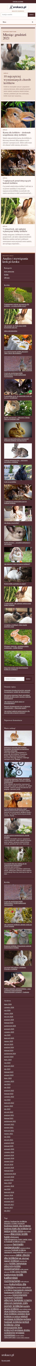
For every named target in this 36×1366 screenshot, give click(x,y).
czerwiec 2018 (9, 1186)
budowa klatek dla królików (17, 1226)
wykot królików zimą (16, 1323)
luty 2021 (7, 1137)
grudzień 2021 (9, 1115)
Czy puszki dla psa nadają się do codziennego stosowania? (15, 864)
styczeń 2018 (8, 1198)
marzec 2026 (8, 1013)
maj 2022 (7, 1100)
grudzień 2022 (9, 1090)
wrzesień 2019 (9, 1158)
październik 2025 (10, 1026)
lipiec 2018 (8, 1183)
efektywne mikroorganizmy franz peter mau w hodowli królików (18, 1239)
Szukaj (31, 14)
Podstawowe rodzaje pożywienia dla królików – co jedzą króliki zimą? (16, 305)
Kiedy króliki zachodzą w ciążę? (15, 584)
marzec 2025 (8, 1041)
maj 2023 (7, 1084)
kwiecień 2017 (9, 1204)
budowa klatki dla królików (16, 1228)
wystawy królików (20, 1335)
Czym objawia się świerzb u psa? (15, 809)
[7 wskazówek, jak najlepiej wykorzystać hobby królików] (18, 211)
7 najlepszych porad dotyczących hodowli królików (17, 181)
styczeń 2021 (8, 1140)
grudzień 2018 (9, 1168)
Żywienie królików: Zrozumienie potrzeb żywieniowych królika (17, 947)
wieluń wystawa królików (16, 1317)
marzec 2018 (8, 1195)
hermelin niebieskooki (13, 1246)
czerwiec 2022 (9, 1097)
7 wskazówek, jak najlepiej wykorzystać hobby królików (15, 230)
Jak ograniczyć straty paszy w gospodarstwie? (14, 702)
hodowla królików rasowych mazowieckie (15, 1251)
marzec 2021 (8, 1134)
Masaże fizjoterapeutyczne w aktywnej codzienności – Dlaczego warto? (17, 707)
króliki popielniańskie (12, 1267)
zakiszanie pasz (10, 1337)
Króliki (6, 73)
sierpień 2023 (8, 1075)
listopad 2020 (8, 1146)
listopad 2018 (8, 1171)
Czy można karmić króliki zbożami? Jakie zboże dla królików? (16, 352)
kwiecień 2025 (9, 1038)
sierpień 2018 (8, 1180)
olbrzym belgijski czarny (18, 1300)
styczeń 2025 (8, 1044)
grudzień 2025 (9, 1020)
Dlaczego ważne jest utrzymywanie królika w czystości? (16, 668)
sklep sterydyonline (10, 331)
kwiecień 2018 (9, 1192)
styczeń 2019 (8, 1164)
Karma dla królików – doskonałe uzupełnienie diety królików (17, 133)
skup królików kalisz (25, 1309)
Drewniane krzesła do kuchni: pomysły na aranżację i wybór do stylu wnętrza (17, 691)
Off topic (7, 278)
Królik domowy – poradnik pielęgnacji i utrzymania (17, 543)
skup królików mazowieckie (16, 1311)
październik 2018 (10, 1174)
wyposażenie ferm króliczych (13, 1328)
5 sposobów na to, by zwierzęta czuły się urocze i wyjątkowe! (18, 397)
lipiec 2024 (8, 1060)
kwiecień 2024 (9, 1066)
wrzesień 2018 (9, 1177)
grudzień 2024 (9, 1047)
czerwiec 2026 (9, 1007)
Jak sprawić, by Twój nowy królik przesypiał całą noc (15, 326)
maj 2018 (7, 1189)
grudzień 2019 (9, 1155)
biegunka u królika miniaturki (14, 1223)
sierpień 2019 (8, 1161)
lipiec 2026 (8, 1004)
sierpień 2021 (8, 1127)
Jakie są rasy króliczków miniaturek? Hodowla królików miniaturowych (16, 439)
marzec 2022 (8, 1106)
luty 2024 (7, 1069)
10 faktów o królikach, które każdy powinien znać (15, 625)
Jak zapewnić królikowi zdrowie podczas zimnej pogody (18, 925)
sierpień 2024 (8, 1057)
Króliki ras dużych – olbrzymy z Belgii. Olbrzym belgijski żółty (17, 418)
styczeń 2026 (8, 1016)
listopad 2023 (8, 1072)
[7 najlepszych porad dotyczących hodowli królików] (18, 163)
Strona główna (18, 1)
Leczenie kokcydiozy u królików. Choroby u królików (15, 968)
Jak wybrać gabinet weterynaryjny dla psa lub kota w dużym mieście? (17, 712)
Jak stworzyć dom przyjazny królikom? (17, 564)
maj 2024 (7, 1063)
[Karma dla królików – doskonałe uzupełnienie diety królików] (18, 114)
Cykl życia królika (10, 482)
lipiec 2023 (8, 1078)
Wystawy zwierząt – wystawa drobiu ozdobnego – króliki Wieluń (16, 647)
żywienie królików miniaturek (22, 1337)
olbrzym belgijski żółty (16, 1303)
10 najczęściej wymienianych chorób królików (17, 79)
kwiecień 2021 (9, 1131)
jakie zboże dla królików (17, 1256)
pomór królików (13, 1306)
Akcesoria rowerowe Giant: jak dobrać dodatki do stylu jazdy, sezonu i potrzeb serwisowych (17, 696)
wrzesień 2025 (9, 1029)
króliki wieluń (15, 1272)
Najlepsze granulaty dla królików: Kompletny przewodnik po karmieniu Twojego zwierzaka (16, 749)
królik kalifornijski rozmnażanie (13, 1278)
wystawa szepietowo (14, 1333)
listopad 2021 (8, 1118)
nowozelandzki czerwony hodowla (15, 1296)
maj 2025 (7, 1035)
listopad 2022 (8, 1094)
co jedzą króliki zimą (17, 1229)
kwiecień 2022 (9, 1103)
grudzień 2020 (9, 1143)
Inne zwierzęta (9, 271)
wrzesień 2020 (9, 1149)
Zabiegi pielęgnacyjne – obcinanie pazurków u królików (16, 461)
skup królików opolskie (14, 1314)
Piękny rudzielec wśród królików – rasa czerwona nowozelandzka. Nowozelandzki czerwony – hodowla (17, 990)
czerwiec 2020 (9, 1152)
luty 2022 (7, 1109)
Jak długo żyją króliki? (11, 523)
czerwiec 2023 (9, 1081)
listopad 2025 (8, 1023)
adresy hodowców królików (15, 1221)
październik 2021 (10, 1121)
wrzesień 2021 (9, 1124)
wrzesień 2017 (9, 1201)
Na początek (6, 1360)
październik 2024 (10, 1053)
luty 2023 (7, 1087)
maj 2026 (7, 1010)
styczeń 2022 (8, 1112)
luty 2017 (7, 1211)
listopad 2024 (8, 1050)
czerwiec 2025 (9, 1032)
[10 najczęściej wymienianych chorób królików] (18, 57)
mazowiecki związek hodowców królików (18, 1291)
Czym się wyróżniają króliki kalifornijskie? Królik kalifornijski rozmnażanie (15, 374)
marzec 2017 (8, 1207)
